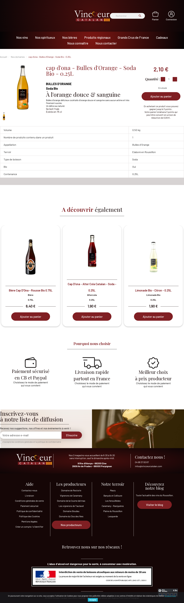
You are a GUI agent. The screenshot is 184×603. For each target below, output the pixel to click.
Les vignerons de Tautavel (71, 506)
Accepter (92, 600)
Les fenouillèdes (113, 500)
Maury (113, 490)
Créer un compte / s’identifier (29, 526)
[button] (161, 96)
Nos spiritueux (45, 37)
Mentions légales (29, 521)
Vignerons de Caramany (71, 495)
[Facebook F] (92, 552)
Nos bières (69, 37)
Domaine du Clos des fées (71, 516)
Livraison (29, 495)
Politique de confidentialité (29, 511)
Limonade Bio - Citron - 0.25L (153, 290)
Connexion (171, 19)
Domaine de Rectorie (71, 490)
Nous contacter (106, 43)
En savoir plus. (170, 596)
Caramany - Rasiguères (113, 506)
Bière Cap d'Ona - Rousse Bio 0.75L (30, 290)
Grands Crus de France (133, 37)
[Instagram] (103, 552)
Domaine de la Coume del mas (71, 500)
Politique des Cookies (29, 516)
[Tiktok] (80, 552)
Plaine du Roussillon (112, 511)
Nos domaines (18, 56)
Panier (155, 19)
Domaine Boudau (71, 511)
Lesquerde (113, 516)
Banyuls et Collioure (112, 495)
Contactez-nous (29, 490)
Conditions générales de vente (29, 500)
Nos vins (22, 37)
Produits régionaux (97, 37)
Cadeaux (162, 37)
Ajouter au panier (30, 316)
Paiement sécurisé (29, 506)
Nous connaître (77, 43)
